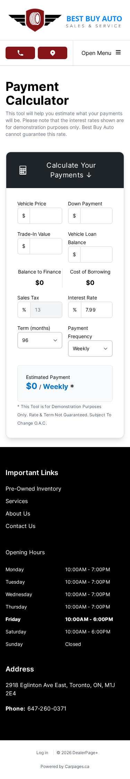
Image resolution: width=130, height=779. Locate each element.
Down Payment (85, 203)
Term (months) (33, 328)
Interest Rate (82, 297)
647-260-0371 (47, 708)
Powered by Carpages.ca (65, 766)
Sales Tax (28, 297)
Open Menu (98, 52)
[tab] (25, 555)
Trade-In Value (33, 234)
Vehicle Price (31, 203)
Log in (42, 752)
